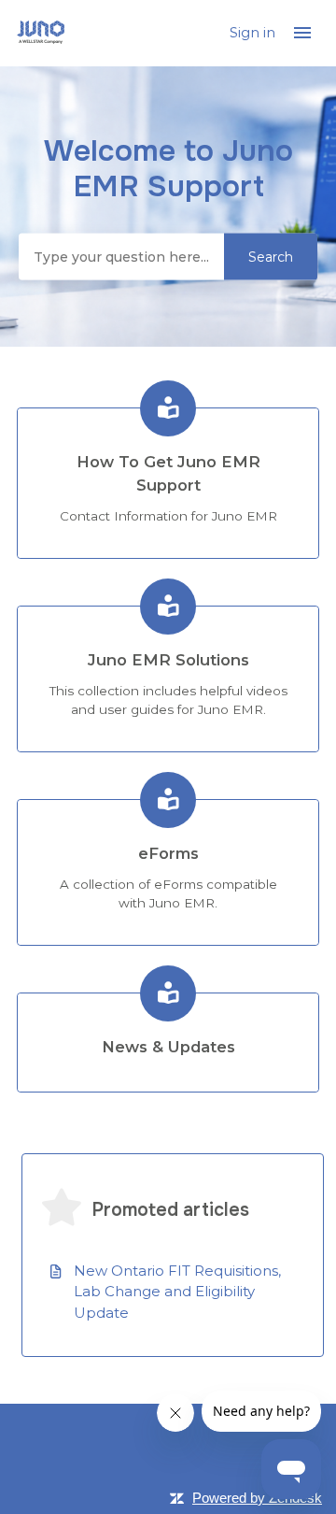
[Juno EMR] (40, 33)
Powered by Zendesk (257, 1498)
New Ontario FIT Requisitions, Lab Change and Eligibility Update (177, 1291)
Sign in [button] (254, 32)
